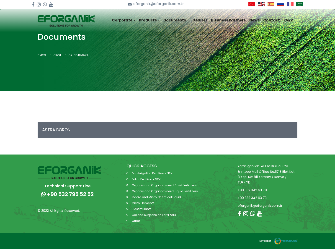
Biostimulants (141, 209)
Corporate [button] (122, 20)
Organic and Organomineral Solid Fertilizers (164, 185)
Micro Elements (143, 203)
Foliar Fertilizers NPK (146, 179)
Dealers (200, 20)
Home (42, 55)
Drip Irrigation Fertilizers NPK (152, 173)
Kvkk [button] (288, 20)
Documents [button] (175, 20)
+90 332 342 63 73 (252, 198)
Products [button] (148, 20)
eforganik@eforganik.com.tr (158, 3)
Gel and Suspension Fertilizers (154, 215)
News (254, 20)
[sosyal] (33, 4)
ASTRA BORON (56, 130)
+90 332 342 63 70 (252, 190)
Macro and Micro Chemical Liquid (156, 197)
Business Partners (228, 20)
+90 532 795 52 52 (70, 194)
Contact (271, 20)
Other (136, 221)
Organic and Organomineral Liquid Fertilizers (165, 191)
